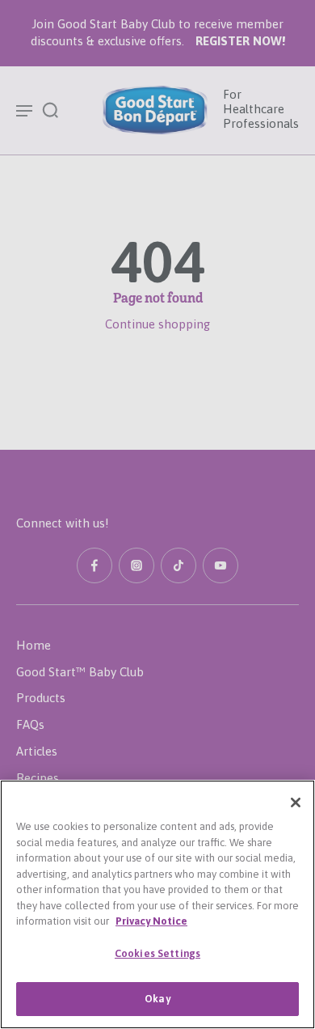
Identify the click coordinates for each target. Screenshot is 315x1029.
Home (33, 645)
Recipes (37, 778)
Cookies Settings (157, 953)
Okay (157, 999)
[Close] (295, 802)
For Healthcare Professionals (261, 108)
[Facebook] (94, 565)
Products (40, 698)
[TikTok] (178, 565)
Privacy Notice (151, 921)
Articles (36, 751)
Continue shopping (157, 324)
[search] (50, 109)
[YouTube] (220, 565)
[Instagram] (136, 565)
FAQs (30, 724)
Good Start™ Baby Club (80, 672)
